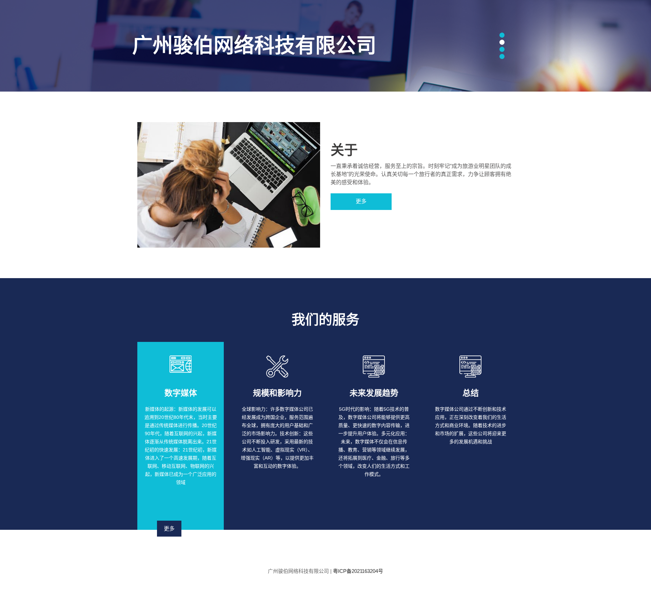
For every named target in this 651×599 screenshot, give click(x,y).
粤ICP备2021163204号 (358, 571)
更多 (361, 201)
